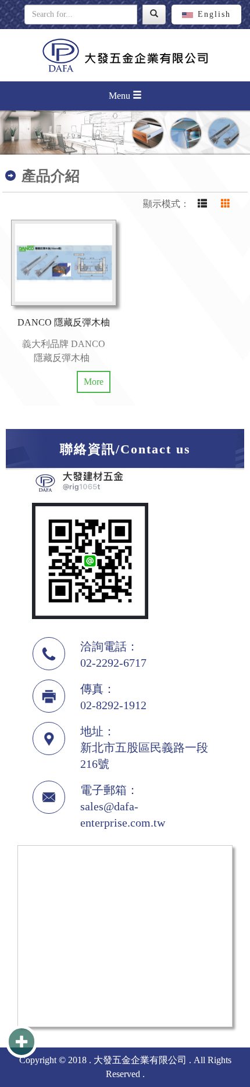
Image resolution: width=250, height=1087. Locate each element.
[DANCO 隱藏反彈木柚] (63, 262)
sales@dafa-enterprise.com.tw (122, 814)
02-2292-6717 (113, 662)
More (93, 382)
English (214, 14)
